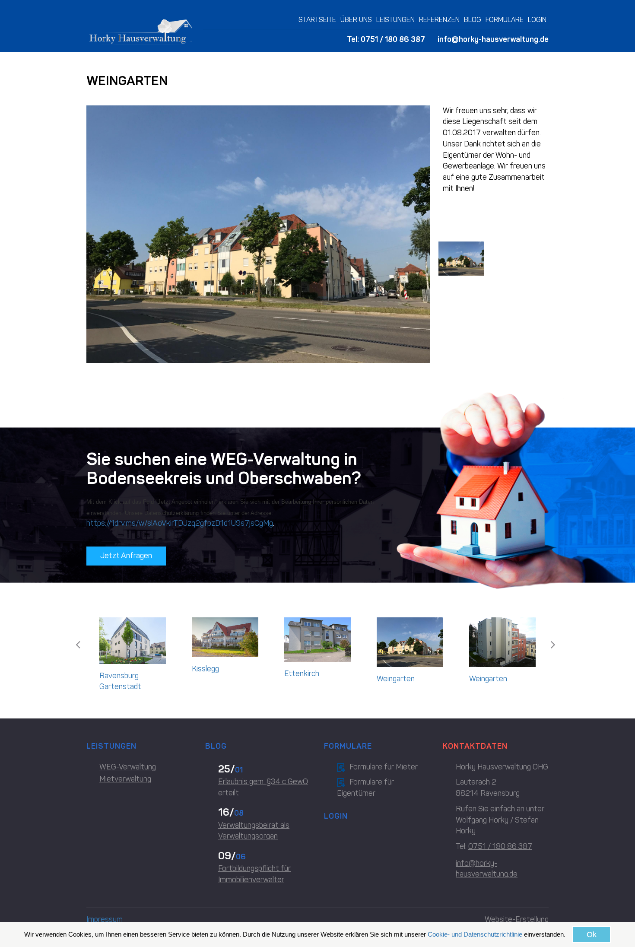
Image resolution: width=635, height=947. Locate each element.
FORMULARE (505, 20)
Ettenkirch (301, 673)
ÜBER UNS (356, 20)
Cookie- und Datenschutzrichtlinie (475, 934)
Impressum (104, 919)
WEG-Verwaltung (127, 767)
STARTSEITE (317, 20)
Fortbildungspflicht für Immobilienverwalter (254, 874)
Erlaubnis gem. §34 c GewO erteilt (263, 787)
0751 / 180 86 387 (393, 39)
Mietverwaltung (125, 779)
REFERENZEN (439, 20)
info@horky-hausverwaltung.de (493, 39)
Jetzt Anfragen (126, 555)
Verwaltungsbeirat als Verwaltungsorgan (253, 830)
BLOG (472, 20)
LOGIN (537, 20)
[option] (132, 657)
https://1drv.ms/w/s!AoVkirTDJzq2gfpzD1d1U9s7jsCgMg (179, 523)
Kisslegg (205, 669)
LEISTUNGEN (395, 20)
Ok (592, 934)
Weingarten (396, 678)
